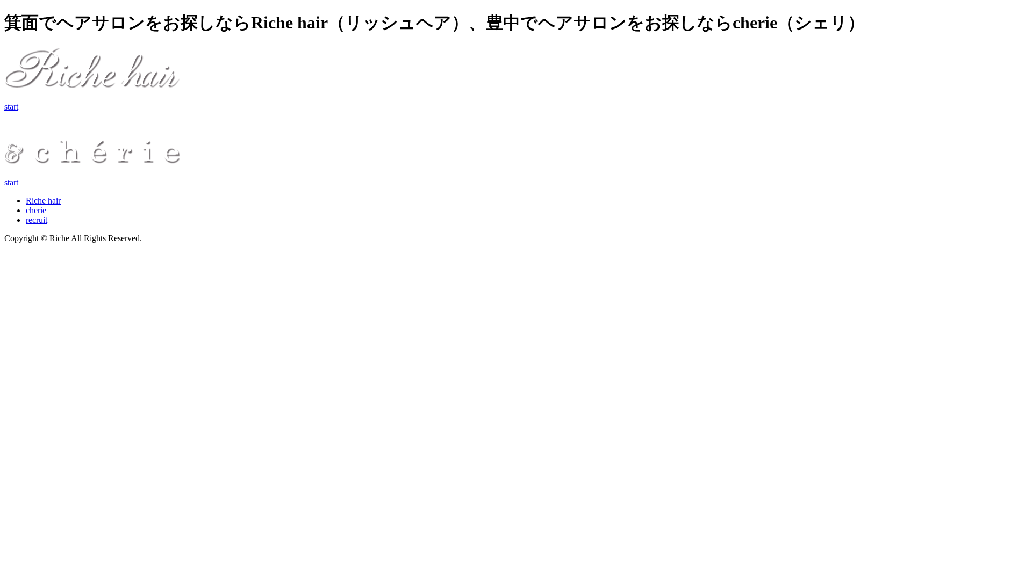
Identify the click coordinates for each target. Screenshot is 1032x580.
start (11, 106)
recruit (36, 219)
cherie (36, 210)
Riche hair (43, 200)
